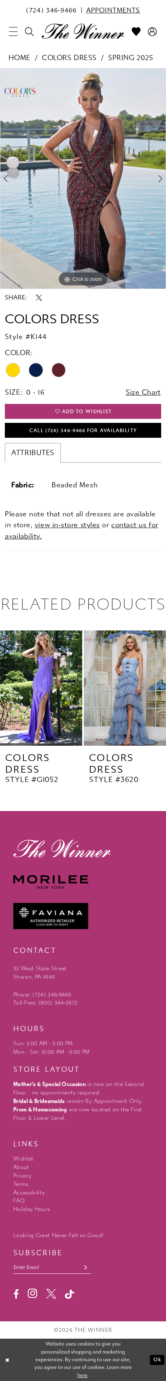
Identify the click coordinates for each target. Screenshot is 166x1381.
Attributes (32, 453)
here (82, 1375)
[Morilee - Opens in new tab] (83, 882)
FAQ (19, 1201)
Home (19, 58)
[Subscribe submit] (85, 1267)
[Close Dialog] (7, 1360)
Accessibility (29, 1193)
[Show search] (30, 32)
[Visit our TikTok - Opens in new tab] (69, 1294)
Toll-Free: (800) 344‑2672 (45, 1003)
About (21, 1167)
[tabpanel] (83, 179)
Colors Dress (69, 58)
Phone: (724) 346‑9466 (42, 995)
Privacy (22, 1176)
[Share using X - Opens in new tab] (39, 298)
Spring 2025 (130, 58)
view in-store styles (67, 525)
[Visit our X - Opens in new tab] (51, 1294)
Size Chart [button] (143, 392)
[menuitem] (51, 10)
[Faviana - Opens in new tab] (83, 916)
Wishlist (23, 1159)
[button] (13, 32)
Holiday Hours (31, 1209)
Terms (21, 1184)
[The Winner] (83, 31)
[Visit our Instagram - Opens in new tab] (32, 1293)
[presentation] (41, 688)
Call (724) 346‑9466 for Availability (83, 430)
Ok (157, 1359)
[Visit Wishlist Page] (136, 32)
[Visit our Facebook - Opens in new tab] (16, 1294)
